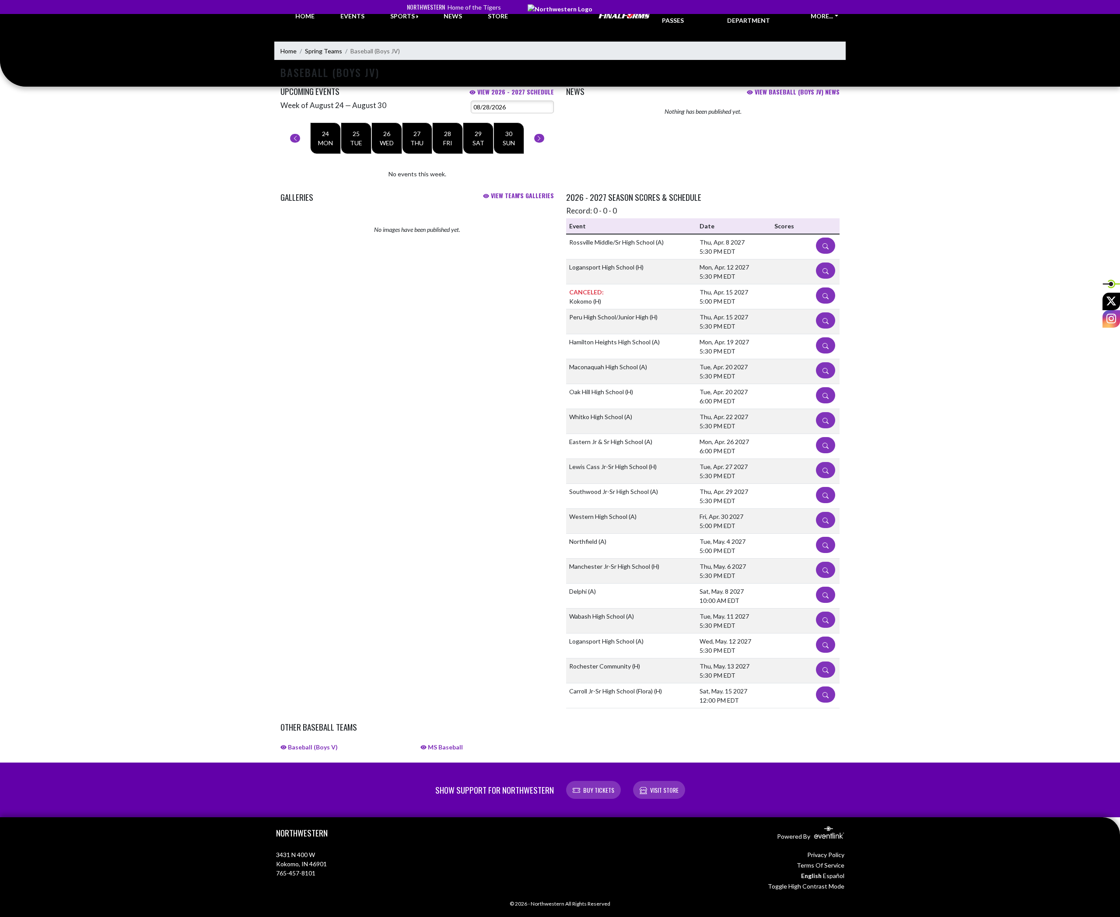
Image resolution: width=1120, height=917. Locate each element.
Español (833, 875)
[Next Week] (539, 138)
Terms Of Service (820, 865)
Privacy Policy (825, 854)
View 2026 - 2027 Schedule (515, 91)
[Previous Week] (295, 138)
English (811, 875)
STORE (498, 16)
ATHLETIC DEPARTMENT (748, 15)
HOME (305, 16)
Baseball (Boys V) (312, 747)
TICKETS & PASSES (678, 15)
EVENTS (352, 16)
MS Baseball (445, 747)
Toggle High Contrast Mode (806, 886)
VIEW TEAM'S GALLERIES (521, 195)
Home (288, 51)
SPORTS (402, 16)
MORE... (822, 16)
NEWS (453, 16)
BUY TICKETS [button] (598, 789)
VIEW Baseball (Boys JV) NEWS (796, 91)
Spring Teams (323, 51)
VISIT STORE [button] (664, 789)
